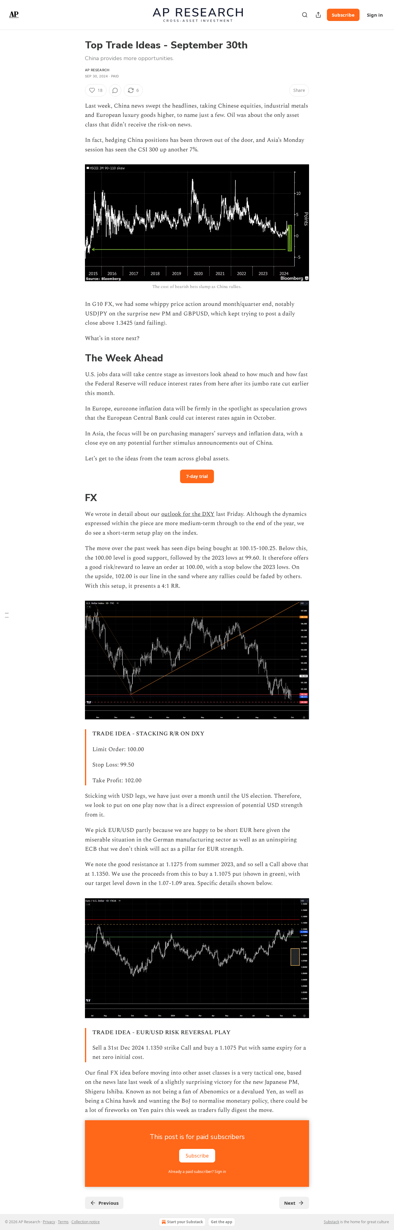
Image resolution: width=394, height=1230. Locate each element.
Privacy (49, 1221)
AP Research (97, 70)
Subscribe (343, 15)
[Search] (305, 15)
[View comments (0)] (115, 90)
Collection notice (85, 1221)
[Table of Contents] (6, 615)
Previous (108, 1203)
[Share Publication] (318, 15)
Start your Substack (185, 1221)
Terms (63, 1221)
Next (290, 1203)
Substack (331, 1221)
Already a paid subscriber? (197, 1171)
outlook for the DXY (188, 514)
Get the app (221, 1221)
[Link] (76, 359)
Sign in (375, 15)
